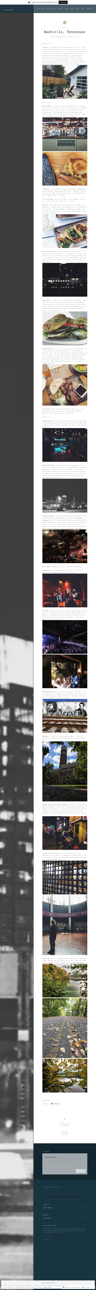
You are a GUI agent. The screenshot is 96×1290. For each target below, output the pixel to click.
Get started (63, 2)
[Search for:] (65, 1196)
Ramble (78, 8)
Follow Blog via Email (50, 1225)
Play (72, 8)
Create (49, 8)
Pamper (67, 8)
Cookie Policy (47, 1287)
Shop (83, 8)
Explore (60, 8)
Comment (81, 1171)
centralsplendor (9, 9)
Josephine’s (81, 189)
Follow (46, 1239)
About (38, 8)
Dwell (54, 8)
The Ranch (89, 8)
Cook (43, 8)
